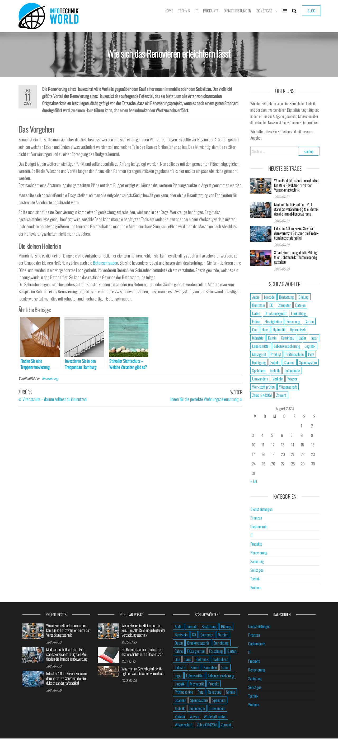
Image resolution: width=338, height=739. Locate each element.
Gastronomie (258, 526)
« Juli (253, 481)
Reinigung (259, 362)
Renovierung (50, 378)
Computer (284, 305)
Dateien (300, 305)
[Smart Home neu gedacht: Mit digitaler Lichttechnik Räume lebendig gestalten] (260, 257)
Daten (256, 313)
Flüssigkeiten (273, 321)
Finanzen (256, 518)
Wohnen (255, 587)
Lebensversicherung (287, 346)
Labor (302, 338)
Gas (254, 329)
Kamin (272, 338)
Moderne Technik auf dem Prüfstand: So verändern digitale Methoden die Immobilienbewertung (296, 209)
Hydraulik (279, 329)
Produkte (210, 10)
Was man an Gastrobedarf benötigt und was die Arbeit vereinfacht (143, 671)
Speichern (258, 370)
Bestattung (286, 297)
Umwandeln (260, 379)
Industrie (258, 338)
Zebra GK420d (262, 395)
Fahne (256, 321)
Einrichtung (298, 313)
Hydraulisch (298, 329)
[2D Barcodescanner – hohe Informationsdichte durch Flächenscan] (108, 654)
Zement (281, 395)
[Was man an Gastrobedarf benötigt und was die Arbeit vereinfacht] (108, 671)
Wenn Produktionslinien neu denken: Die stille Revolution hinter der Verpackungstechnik (296, 185)
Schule (274, 362)
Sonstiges (264, 10)
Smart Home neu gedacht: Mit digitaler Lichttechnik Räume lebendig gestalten (296, 257)
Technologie (292, 370)
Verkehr (278, 379)
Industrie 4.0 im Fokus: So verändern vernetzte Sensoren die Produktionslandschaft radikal (296, 233)
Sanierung (257, 561)
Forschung (293, 321)
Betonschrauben (105, 262)
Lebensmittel (260, 346)
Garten (309, 321)
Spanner (289, 362)
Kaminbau (287, 338)
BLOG (311, 10)
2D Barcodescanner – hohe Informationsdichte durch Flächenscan (142, 651)
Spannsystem (308, 362)
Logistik (310, 346)
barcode (269, 297)
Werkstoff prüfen (263, 387)
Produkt (276, 354)
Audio (256, 297)
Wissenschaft (288, 387)
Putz (311, 354)
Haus (265, 329)
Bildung (303, 297)
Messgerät (259, 354)
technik (275, 370)
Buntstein (258, 305)
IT (196, 10)
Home (169, 10)
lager (314, 338)
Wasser (292, 379)
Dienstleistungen (237, 10)
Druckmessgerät (276, 313)
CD (271, 305)
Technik (184, 10)
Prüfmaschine (294, 354)
